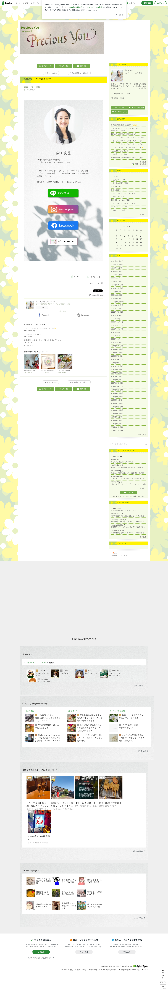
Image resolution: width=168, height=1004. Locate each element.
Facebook (45, 315)
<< (124, 227)
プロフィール (129, 73)
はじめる (41, 952)
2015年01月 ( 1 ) (117, 427)
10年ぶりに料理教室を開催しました (123, 134)
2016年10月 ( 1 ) (117, 390)
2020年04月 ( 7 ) (117, 336)
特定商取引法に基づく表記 (130, 970)
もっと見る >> (28, 346)
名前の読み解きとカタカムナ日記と (123, 510)
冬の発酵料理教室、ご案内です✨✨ (124, 125)
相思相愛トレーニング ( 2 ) (120, 200)
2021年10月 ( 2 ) (117, 288)
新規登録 (147, 3)
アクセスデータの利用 (109, 970)
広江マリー (129, 70)
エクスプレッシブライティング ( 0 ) (123, 203)
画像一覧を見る (140, 164)
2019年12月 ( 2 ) (117, 346)
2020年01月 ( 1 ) (117, 342)
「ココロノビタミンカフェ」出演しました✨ (40, 328)
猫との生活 (29, 711)
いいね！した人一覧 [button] (96, 283)
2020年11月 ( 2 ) (117, 312)
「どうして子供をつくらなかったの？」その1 (127, 144)
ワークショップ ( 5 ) (118, 197)
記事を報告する (97, 295)
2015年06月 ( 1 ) (117, 414)
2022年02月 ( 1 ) (117, 282)
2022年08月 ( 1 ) (117, 271)
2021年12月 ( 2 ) (117, 285)
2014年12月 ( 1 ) (117, 431)
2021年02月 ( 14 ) (117, 302)
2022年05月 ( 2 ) (117, 275)
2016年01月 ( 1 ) (117, 407)
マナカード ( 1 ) (116, 186)
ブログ (32, 90)
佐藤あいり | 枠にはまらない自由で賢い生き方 (127, 473)
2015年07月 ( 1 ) (117, 410)
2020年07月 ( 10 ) (117, 325)
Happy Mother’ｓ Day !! (32, 334)
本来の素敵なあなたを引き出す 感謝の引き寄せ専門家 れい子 (128, 533)
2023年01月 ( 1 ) (117, 261)
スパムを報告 (68, 970)
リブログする (95, 277)
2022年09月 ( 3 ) (117, 268)
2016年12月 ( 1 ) (117, 386)
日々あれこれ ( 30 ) (118, 210)
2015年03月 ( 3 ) (117, 420)
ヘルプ (146, 970)
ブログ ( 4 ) (115, 176)
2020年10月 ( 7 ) (117, 315)
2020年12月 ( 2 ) (117, 309)
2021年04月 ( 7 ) (117, 298)
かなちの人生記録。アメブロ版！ (123, 462)
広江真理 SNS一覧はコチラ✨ (39, 78)
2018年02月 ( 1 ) (117, 353)
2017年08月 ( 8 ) (117, 373)
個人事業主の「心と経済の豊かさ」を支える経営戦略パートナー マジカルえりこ (128, 516)
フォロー (43, 307)
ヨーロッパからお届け (118, 711)
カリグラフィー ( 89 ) (118, 180)
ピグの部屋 (138, 73)
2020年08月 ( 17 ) (117, 322)
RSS (115, 553)
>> (134, 227)
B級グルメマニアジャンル (36, 663)
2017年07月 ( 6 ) (117, 376)
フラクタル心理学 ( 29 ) (119, 183)
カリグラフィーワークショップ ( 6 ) (123, 193)
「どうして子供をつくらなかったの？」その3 (127, 137)
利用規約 (93, 970)
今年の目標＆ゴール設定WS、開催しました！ (127, 158)
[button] (163, 987)
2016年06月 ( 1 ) (117, 397)
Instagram (85, 315)
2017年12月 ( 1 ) (117, 359)
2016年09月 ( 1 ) (117, 393)
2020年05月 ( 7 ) (117, 332)
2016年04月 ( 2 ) (117, 400)
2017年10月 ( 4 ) (117, 366)
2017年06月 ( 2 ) (117, 380)
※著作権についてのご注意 (119, 555)
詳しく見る (84, 952)
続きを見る (142, 88)
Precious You (30, 27)
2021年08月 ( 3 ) (117, 292)
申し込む (127, 952)
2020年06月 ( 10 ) (117, 329)
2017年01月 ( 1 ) (117, 383)
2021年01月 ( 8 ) (117, 305)
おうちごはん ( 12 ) (117, 190)
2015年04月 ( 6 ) (117, 417)
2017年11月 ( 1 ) (116, 363)
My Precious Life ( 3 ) (119, 207)
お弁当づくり (72, 711)
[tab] (36, 663)
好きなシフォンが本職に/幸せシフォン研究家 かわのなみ (128, 467)
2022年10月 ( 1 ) (117, 265)
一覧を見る (142, 162)
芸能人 (51, 663)
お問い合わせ (81, 970)
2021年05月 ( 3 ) (117, 295)
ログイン (160, 3)
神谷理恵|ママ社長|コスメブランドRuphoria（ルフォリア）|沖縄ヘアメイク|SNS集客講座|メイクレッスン (128, 521)
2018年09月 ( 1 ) (117, 349)
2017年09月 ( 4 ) (117, 369)
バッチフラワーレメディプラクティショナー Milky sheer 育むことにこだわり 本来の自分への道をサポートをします (128, 484)
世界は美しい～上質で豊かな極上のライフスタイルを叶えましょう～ (128, 478)
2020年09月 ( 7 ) (117, 319)
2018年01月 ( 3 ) (117, 356)
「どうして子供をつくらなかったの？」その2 (127, 141)
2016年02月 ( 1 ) (117, 403)
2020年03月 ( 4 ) (117, 339)
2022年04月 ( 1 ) (117, 278)
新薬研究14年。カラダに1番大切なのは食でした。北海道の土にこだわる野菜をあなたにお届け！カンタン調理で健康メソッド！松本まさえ (128, 527)
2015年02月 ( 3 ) (117, 424)
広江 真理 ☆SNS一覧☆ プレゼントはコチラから (42, 340)
